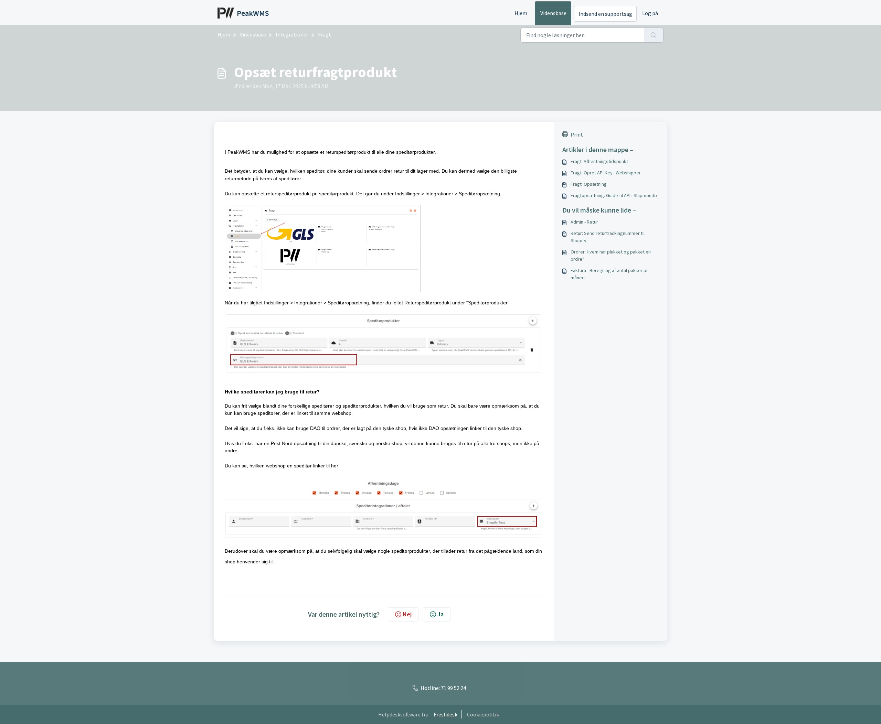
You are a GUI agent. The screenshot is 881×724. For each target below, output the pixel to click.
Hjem (520, 13)
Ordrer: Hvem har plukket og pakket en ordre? (611, 255)
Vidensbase (553, 13)
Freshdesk (445, 714)
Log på (650, 13)
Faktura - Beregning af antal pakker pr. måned (610, 274)
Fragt (324, 34)
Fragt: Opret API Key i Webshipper (606, 173)
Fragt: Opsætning (589, 184)
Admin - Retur (584, 222)
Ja (440, 614)
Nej (407, 614)
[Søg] (654, 35)
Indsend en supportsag (605, 13)
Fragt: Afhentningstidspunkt (599, 161)
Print (577, 134)
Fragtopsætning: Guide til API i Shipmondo (614, 195)
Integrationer (292, 34)
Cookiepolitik (483, 714)
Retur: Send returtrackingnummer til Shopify (608, 237)
